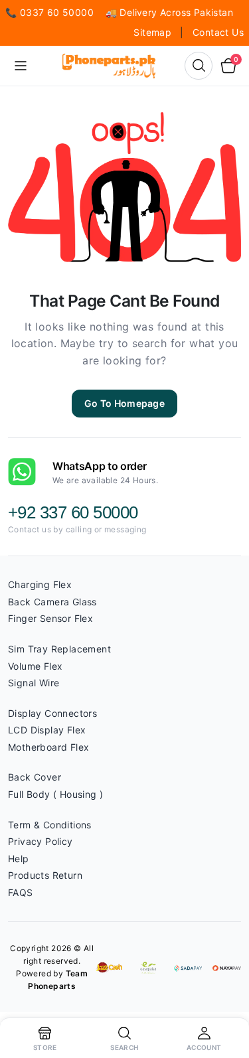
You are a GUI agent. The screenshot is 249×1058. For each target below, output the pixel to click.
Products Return (45, 875)
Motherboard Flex (48, 747)
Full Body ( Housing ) (55, 794)
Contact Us (218, 32)
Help (18, 858)
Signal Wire (33, 682)
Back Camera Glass (52, 601)
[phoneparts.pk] (109, 65)
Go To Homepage (124, 403)
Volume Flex (35, 666)
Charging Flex (40, 584)
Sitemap (153, 32)
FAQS (20, 892)
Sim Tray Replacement (59, 648)
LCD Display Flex (47, 729)
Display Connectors (52, 713)
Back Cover (34, 777)
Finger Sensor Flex (50, 618)
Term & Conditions (50, 824)
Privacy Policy (40, 841)
